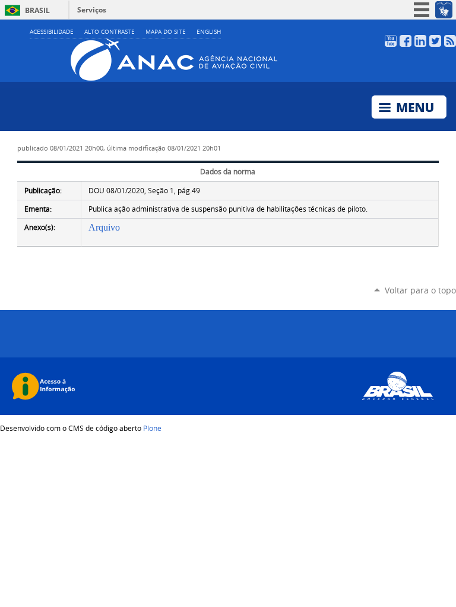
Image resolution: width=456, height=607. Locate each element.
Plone (152, 428)
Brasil (37, 10)
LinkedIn (420, 41)
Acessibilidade (52, 32)
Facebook (405, 41)
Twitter (435, 41)
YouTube (391, 41)
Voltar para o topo (420, 290)
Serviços (91, 10)
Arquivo (104, 227)
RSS (450, 41)
